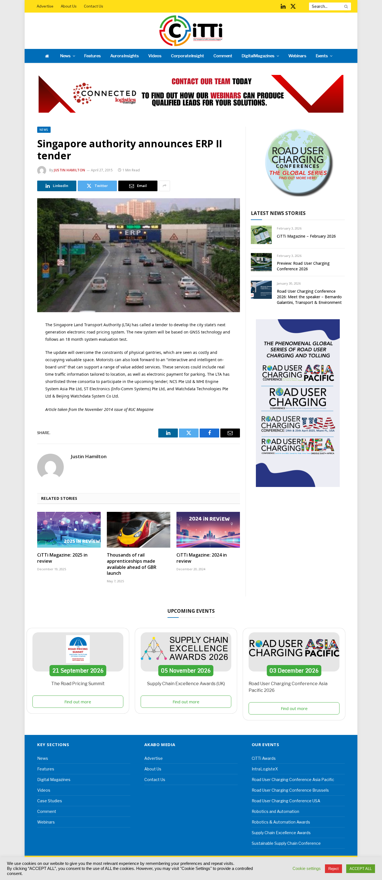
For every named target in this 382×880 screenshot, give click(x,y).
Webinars (297, 55)
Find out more (77, 701)
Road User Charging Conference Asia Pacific (293, 779)
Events (322, 55)
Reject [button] (333, 869)
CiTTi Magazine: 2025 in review (62, 558)
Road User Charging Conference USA (286, 800)
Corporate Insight (187, 55)
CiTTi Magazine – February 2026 (306, 236)
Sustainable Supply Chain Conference (286, 843)
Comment (222, 55)
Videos (154, 55)
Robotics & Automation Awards (281, 822)
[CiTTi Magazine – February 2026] (261, 235)
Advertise (45, 6)
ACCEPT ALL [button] (361, 869)
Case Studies (49, 800)
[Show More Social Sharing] (164, 186)
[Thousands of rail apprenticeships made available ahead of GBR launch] (138, 530)
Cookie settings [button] (307, 868)
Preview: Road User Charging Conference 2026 (303, 266)
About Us (69, 6)
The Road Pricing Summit (78, 683)
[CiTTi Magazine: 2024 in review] (208, 530)
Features (92, 55)
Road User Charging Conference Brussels (290, 790)
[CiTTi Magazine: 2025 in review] (69, 530)
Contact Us (93, 6)
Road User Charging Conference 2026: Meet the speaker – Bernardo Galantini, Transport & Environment (309, 296)
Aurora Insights (124, 55)
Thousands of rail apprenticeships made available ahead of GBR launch (131, 564)
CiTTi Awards (264, 758)
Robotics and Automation (275, 811)
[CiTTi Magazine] (191, 31)
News (65, 55)
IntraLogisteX (265, 769)
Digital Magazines (258, 55)
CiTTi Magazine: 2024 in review (201, 558)
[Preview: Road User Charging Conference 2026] (261, 262)
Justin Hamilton (69, 170)
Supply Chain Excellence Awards (281, 832)
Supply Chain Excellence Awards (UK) (186, 683)
